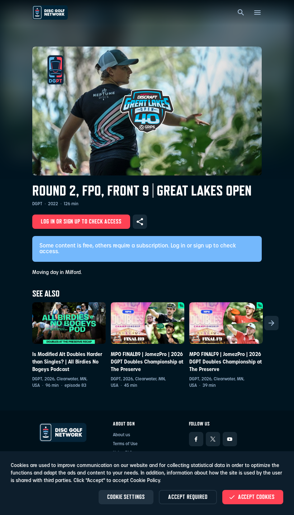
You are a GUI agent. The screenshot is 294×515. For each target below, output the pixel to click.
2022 (53, 204)
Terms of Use (125, 444)
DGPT (37, 204)
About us (121, 435)
